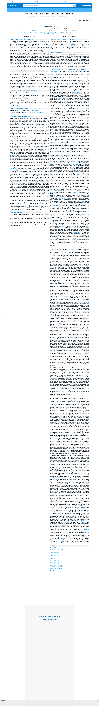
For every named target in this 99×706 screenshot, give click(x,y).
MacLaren (53, 32)
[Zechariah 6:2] (1, 317)
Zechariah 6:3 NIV (54, 552)
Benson (29, 31)
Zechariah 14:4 (53, 142)
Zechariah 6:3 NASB (55, 557)
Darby (49, 31)
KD (42, 32)
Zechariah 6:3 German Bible (56, 568)
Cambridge (40, 31)
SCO (45, 34)
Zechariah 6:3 (60, 76)
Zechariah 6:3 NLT (54, 554)
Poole (69, 32)
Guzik (21, 32)
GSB (73, 31)
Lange (48, 32)
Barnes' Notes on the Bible (18, 71)
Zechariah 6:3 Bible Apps (56, 560)
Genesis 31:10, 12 (80, 62)
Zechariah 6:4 (70, 77)
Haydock (25, 32)
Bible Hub (52, 570)
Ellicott (53, 31)
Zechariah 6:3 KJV (54, 558)
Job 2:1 (63, 98)
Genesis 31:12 (83, 44)
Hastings (30, 32)
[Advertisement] (49, 597)
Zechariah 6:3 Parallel (55, 562)
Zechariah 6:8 (62, 89)
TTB (48, 34)
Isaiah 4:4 (57, 523)
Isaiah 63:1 (84, 210)
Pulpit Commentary (56, 52)
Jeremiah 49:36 (80, 254)
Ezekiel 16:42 (84, 520)
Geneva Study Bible (16, 212)
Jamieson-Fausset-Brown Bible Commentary (23, 90)
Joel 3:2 (86, 144)
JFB (40, 32)
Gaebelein (68, 31)
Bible (10, 20)
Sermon (77, 32)
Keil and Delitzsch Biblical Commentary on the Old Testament (68, 69)
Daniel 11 (58, 479)
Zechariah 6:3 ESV (54, 555)
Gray (78, 31)
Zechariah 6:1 (53, 71)
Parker (65, 32)
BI (32, 31)
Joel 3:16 (75, 142)
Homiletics (35, 32)
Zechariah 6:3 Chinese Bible (56, 565)
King (45, 32)
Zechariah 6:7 (15, 152)
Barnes (25, 31)
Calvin (35, 31)
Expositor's (58, 31)
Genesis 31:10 (75, 44)
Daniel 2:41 (34, 147)
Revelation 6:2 (31, 129)
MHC (58, 32)
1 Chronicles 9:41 (62, 226)
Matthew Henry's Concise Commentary (22, 39)
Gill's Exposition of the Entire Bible (21, 116)
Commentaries (14, 20)
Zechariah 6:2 (56, 74)
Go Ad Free (3, 700)
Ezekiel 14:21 (79, 174)
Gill (75, 31)
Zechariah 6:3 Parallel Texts (56, 549)
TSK (54, 34)
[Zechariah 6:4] (97, 317)
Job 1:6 (59, 98)
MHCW (61, 32)
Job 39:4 (52, 221)
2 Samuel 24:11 (79, 173)
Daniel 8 (84, 369)
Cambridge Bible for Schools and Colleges (63, 39)
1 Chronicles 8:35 (70, 224)
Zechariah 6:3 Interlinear (56, 548)
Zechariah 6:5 (78, 79)
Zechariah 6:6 (13, 168)
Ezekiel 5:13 (77, 520)
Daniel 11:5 (28, 170)
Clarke (45, 31)
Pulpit (73, 32)
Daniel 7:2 (56, 110)
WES (51, 34)
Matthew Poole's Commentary (19, 108)
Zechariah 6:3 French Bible (56, 566)
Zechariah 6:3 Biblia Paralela (57, 563)
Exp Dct (63, 31)
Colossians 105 (36, 202)
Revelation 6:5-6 (74, 164)
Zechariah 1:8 (40, 73)
